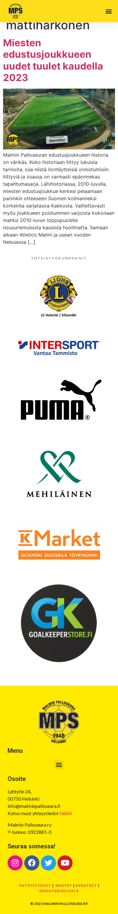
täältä (66, 813)
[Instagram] (15, 862)
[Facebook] (31, 862)
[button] (108, 11)
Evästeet (86, 885)
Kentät (64, 885)
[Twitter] (48, 862)
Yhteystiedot (35, 885)
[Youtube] (65, 862)
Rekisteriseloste (59, 891)
